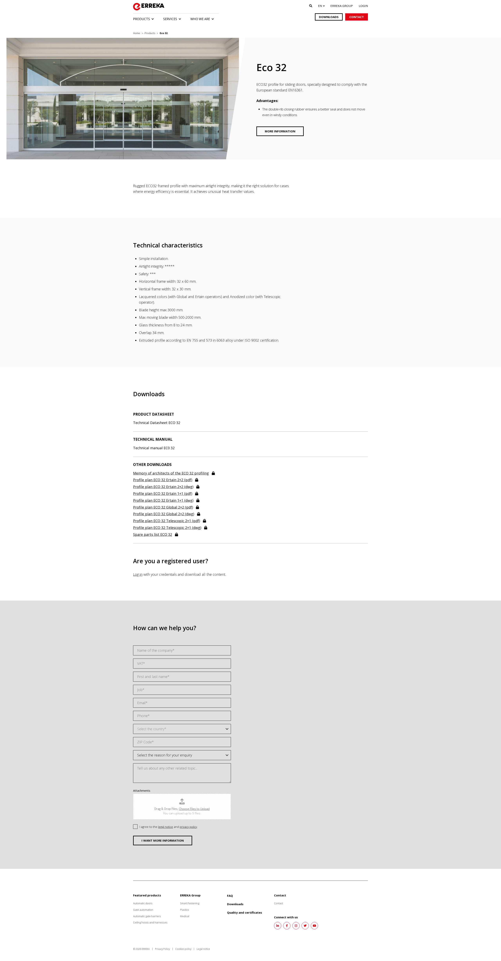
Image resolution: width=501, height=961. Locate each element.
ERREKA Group (341, 6)
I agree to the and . (169, 827)
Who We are (200, 19)
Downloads (329, 17)
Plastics (184, 909)
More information (280, 131)
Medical (184, 916)
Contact (356, 17)
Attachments (141, 790)
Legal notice (203, 949)
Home (136, 33)
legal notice (165, 827)
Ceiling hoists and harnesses (150, 922)
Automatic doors (142, 903)
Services (170, 19)
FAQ (230, 896)
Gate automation (143, 909)
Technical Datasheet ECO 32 (156, 422)
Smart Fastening (189, 903)
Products (141, 19)
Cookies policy (183, 949)
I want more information (162, 840)
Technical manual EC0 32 (154, 448)
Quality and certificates (244, 912)
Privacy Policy (162, 949)
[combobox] (182, 729)
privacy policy (188, 827)
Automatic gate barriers (147, 916)
